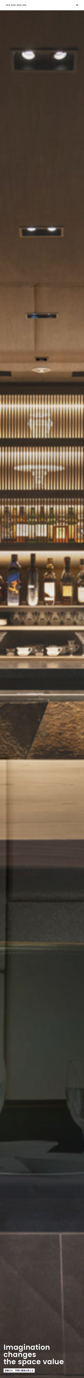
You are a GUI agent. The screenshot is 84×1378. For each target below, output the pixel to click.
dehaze (77, 5)
